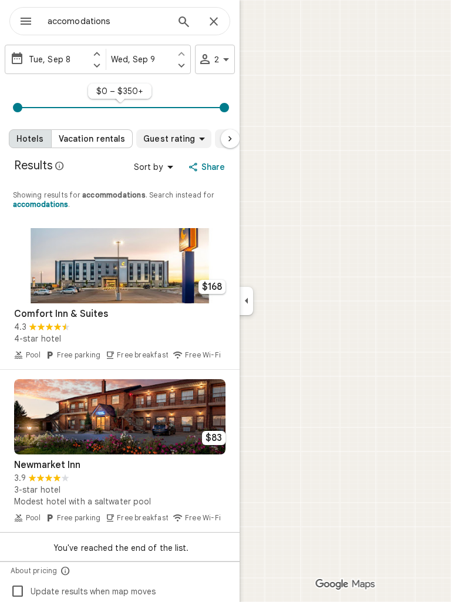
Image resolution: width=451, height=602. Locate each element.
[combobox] (107, 21)
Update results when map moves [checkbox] (83, 591)
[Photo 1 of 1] (120, 265)
